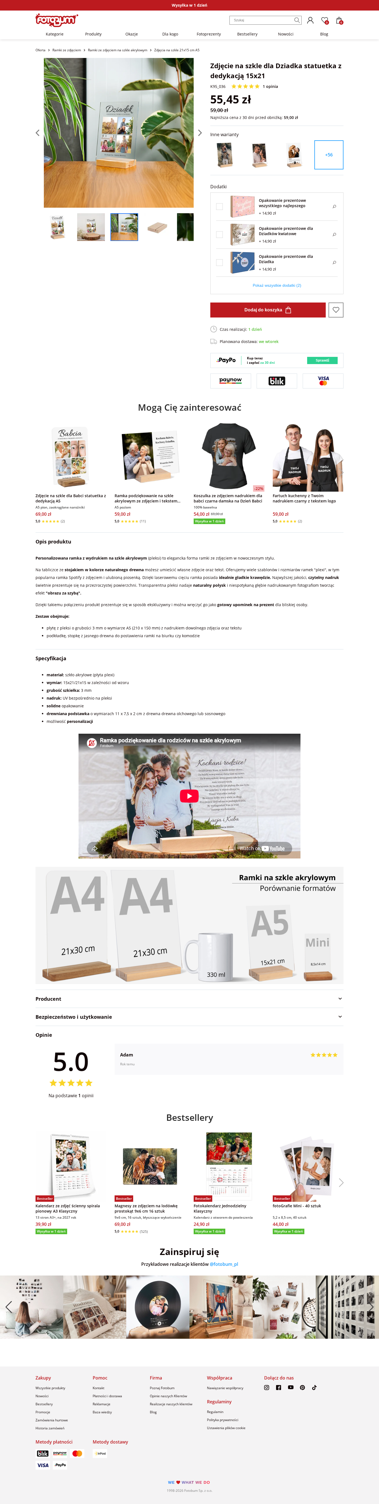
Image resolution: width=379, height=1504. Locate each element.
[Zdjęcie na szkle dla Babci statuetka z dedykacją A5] (71, 456)
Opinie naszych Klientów (168, 1396)
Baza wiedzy (102, 1412)
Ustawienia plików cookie (226, 1428)
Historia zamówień (50, 1428)
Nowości (286, 34)
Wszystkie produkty (50, 1388)
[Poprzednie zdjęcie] (40, 133)
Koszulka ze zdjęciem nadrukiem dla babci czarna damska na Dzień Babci (228, 498)
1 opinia (270, 86)
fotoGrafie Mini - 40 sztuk (297, 1205)
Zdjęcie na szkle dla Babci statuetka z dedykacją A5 (71, 498)
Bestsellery (247, 34)
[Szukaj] (297, 20)
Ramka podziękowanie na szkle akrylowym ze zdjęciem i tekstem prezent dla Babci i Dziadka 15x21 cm (150, 498)
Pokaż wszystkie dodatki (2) (277, 285)
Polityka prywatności (222, 1419)
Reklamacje (101, 1404)
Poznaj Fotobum (162, 1388)
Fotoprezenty (209, 34)
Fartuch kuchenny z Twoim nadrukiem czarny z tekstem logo (304, 498)
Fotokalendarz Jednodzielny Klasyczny (220, 1208)
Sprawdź (322, 360)
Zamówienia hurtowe (52, 1420)
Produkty (93, 34)
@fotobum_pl (224, 1264)
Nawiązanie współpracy (225, 1388)
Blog (324, 34)
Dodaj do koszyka (263, 310)
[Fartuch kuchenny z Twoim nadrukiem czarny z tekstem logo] (308, 456)
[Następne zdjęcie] (198, 133)
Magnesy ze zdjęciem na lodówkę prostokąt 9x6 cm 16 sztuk (146, 1208)
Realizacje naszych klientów (171, 1404)
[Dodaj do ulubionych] (336, 310)
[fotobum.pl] (57, 20)
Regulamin (215, 1411)
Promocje (43, 1412)
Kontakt (98, 1388)
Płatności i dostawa (107, 1396)
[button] (339, 472)
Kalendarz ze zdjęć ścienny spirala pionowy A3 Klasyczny (68, 1208)
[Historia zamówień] (310, 20)
